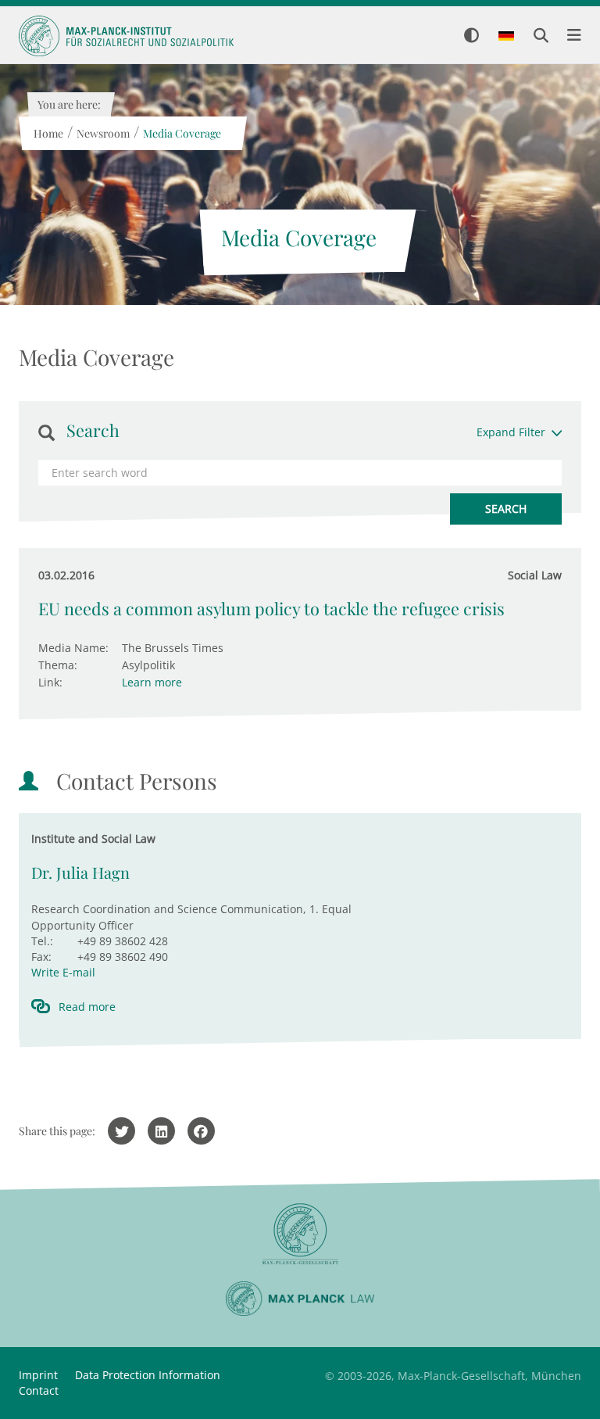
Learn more (152, 682)
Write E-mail (63, 972)
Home (47, 133)
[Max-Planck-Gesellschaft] (300, 1234)
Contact (39, 1390)
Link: (50, 682)
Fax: (41, 956)
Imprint (38, 1374)
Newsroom (102, 133)
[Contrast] (471, 36)
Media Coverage (181, 133)
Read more (87, 1006)
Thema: (57, 665)
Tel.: (42, 940)
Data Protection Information (147, 1374)
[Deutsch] (506, 37)
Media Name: (73, 647)
